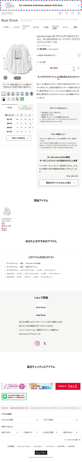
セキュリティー (38, 446)
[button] (30, 58)
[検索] (66, 13)
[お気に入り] (73, 13)
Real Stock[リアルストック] (19, 408)
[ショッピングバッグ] (79, 13)
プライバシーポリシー (24, 446)
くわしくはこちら (72, 176)
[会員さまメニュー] (60, 13)
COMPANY (71, 446)
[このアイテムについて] (79, 55)
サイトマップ (50, 446)
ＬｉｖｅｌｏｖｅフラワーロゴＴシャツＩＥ (7, 221)
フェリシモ (5, 408)
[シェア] (78, 68)
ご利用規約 (10, 446)
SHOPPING (61, 446)
